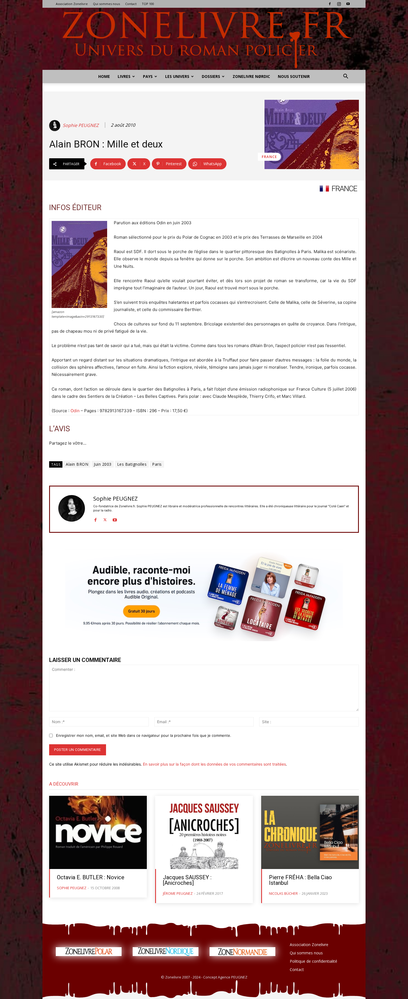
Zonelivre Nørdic (251, 76)
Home (104, 76)
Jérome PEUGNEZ (178, 893)
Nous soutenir (294, 76)
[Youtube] (348, 4)
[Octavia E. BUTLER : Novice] (98, 832)
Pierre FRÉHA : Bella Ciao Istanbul (300, 880)
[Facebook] (330, 4)
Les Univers (177, 76)
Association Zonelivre (72, 4)
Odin (75, 410)
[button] (345, 77)
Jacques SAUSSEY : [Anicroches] (187, 880)
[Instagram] (339, 4)
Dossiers (211, 76)
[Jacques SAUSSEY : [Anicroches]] (204, 832)
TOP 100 (148, 4)
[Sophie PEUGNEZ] (55, 125)
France (269, 156)
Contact (131, 4)
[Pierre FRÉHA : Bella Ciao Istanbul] (310, 832)
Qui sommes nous (106, 4)
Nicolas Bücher (283, 893)
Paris (157, 464)
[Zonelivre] (204, 39)
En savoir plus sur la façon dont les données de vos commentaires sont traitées (214, 764)
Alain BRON (77, 464)
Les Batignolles (132, 464)
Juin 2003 (103, 464)
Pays (148, 76)
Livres (124, 76)
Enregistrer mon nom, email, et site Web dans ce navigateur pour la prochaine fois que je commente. (143, 735)
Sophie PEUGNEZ (81, 125)
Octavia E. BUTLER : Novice (90, 877)
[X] (105, 519)
